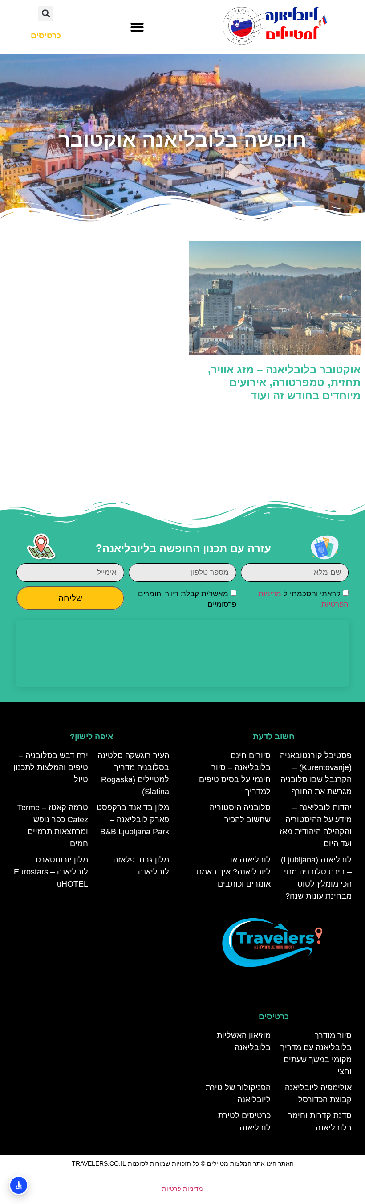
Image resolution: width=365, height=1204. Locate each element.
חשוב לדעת (274, 736)
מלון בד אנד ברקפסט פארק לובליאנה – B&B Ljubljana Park (133, 819)
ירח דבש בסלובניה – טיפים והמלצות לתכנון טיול (50, 767)
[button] (137, 27)
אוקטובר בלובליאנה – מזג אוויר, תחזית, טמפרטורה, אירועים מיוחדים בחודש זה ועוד (284, 382)
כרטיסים (274, 1016)
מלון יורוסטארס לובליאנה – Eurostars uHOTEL (51, 871)
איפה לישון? (91, 736)
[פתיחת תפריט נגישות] (18, 1185)
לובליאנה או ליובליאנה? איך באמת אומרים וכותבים (233, 871)
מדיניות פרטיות (182, 1188)
